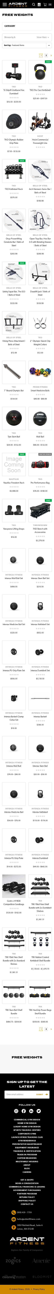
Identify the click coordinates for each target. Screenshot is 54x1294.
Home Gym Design (27, 1123)
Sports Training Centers (27, 1130)
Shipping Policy (27, 1201)
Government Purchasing (27, 1190)
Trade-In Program (27, 1155)
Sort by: (7, 45)
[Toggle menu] (3, 4)
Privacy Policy (39, 1289)
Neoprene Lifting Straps (13, 529)
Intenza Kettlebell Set (40, 624)
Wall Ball (40, 437)
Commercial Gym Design (27, 1120)
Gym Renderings (27, 1141)
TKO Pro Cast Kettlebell (40, 90)
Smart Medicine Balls (40, 391)
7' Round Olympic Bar (14, 391)
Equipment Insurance (27, 1148)
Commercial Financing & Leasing (27, 1187)
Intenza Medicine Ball (13, 812)
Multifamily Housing (27, 1162)
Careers (27, 1172)
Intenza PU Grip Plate (13, 858)
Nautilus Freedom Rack (13, 483)
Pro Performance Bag (40, 483)
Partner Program (27, 1194)
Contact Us (27, 1204)
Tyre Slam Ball (14, 437)
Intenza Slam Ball (40, 766)
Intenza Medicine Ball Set (14, 624)
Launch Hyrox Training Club (27, 1137)
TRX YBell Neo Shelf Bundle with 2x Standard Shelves (14, 960)
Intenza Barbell (40, 717)
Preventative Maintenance (27, 1144)
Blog (27, 1169)
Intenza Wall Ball (13, 766)
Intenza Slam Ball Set (40, 578)
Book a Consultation (27, 1183)
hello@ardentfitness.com (28, 1219)
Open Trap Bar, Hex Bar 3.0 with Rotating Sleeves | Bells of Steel (40, 242)
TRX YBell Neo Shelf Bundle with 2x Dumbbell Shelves (40, 907)
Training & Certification (27, 1151)
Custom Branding (27, 1158)
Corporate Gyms (27, 1134)
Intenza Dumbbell (40, 858)
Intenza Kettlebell (40, 812)
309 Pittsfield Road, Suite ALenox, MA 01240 (30, 1227)
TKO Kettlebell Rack (14, 189)
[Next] (50, 55)
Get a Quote (27, 1180)
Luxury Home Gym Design (27, 1127)
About (27, 1165)
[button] (27, 26)
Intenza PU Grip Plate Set (14, 671)
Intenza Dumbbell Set (40, 671)
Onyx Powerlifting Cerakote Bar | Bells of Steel (14, 242)
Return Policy (27, 1197)
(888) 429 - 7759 (24, 1212)
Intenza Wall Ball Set (14, 578)
